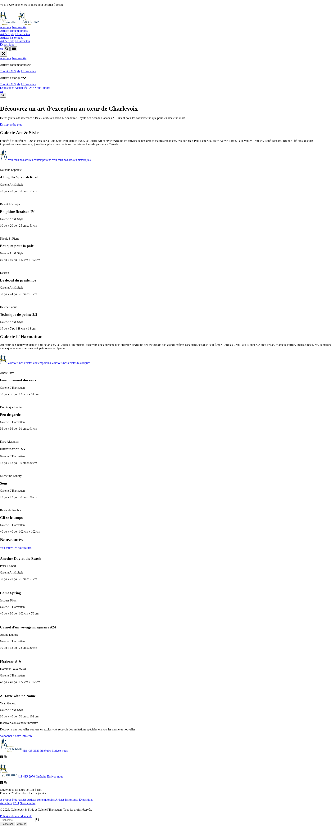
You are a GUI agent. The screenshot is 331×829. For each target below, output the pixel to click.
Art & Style (7, 34)
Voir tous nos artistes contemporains (29, 160)
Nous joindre (42, 87)
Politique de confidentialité (16, 816)
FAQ (31, 87)
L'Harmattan (22, 34)
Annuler (21, 823)
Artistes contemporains (14, 30)
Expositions (7, 44)
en (1, 49)
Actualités (21, 87)
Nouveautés (19, 27)
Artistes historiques (11, 37)
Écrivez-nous (60, 750)
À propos (5, 27)
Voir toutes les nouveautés (15, 547)
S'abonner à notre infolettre (16, 736)
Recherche (7, 823)
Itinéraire (45, 750)
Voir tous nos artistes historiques (71, 160)
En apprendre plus (11, 124)
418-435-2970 (26, 776)
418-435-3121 (30, 750)
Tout (3, 71)
